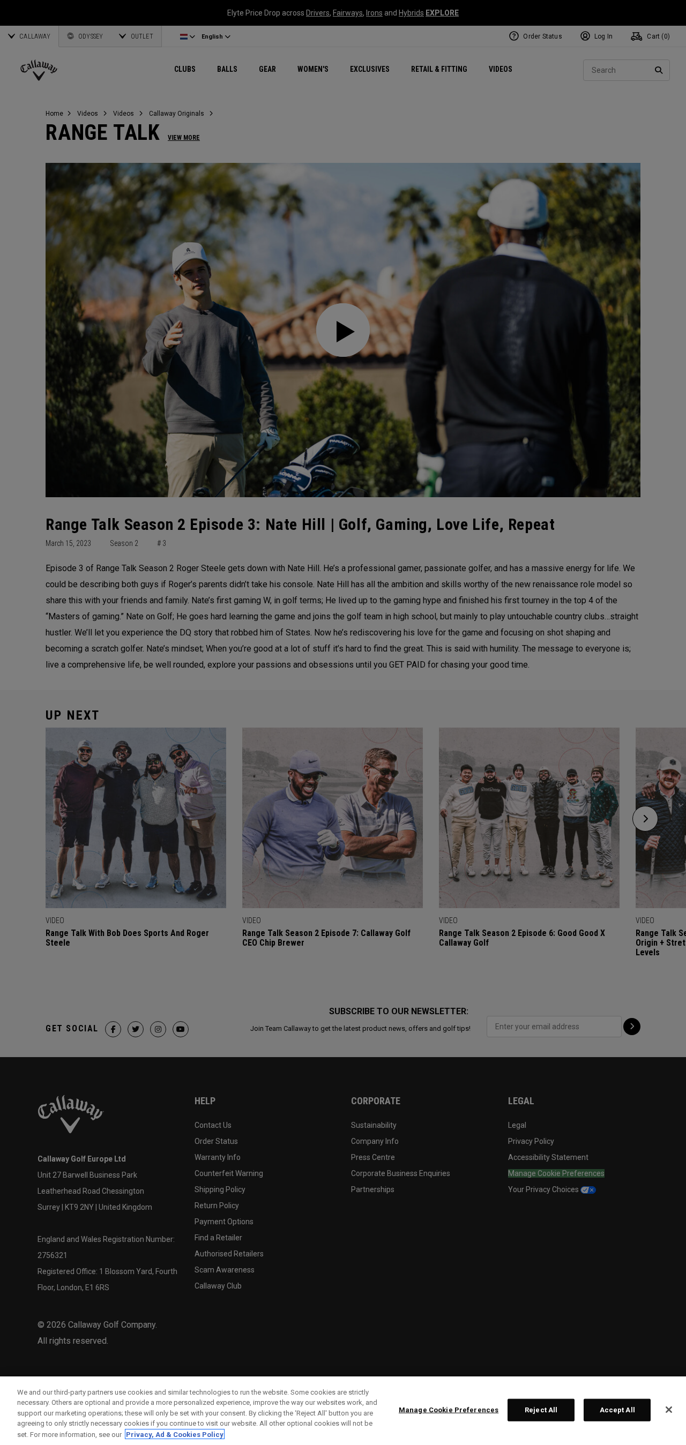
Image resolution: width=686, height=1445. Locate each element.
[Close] (669, 1409)
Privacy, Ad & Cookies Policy (174, 1434)
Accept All (617, 1410)
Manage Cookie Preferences (448, 1410)
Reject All (541, 1410)
